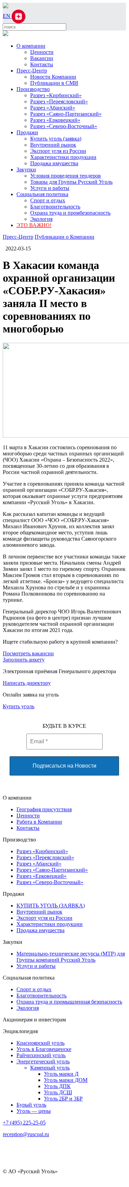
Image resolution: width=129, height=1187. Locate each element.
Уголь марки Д (61, 1074)
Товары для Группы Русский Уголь (71, 182)
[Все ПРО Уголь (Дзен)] (18, 16)
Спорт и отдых (47, 200)
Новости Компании (53, 77)
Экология (41, 219)
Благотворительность (55, 207)
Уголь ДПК (57, 1086)
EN (7, 16)
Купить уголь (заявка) (55, 139)
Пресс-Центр (31, 71)
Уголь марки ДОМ (65, 1080)
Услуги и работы (49, 188)
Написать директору (27, 683)
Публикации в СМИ (54, 83)
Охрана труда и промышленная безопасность (69, 1002)
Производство (33, 89)
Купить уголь (18, 706)
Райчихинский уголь (41, 1055)
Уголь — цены (33, 1111)
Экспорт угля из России (58, 151)
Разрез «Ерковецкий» (55, 120)
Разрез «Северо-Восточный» (63, 126)
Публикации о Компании (64, 237)
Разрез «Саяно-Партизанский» (66, 114)
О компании (30, 46)
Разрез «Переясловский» (59, 101)
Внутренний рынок (53, 145)
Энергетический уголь (43, 1061)
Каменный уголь (50, 1068)
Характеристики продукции (63, 157)
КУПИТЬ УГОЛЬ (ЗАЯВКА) (50, 905)
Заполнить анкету (24, 660)
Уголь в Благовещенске (43, 1049)
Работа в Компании (39, 822)
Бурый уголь (31, 1105)
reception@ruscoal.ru (26, 1134)
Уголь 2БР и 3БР (63, 1098)
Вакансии (41, 58)
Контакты (41, 64)
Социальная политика (42, 194)
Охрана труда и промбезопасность (70, 213)
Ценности (42, 52)
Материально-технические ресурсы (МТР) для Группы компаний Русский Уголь (70, 957)
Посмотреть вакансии (28, 653)
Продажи (27, 132)
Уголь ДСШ (58, 1092)
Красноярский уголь (40, 1043)
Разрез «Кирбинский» (56, 95)
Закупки (26, 169)
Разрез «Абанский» (52, 108)
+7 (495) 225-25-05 (24, 1123)
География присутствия (44, 809)
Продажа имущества (54, 163)
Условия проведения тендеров (65, 176)
